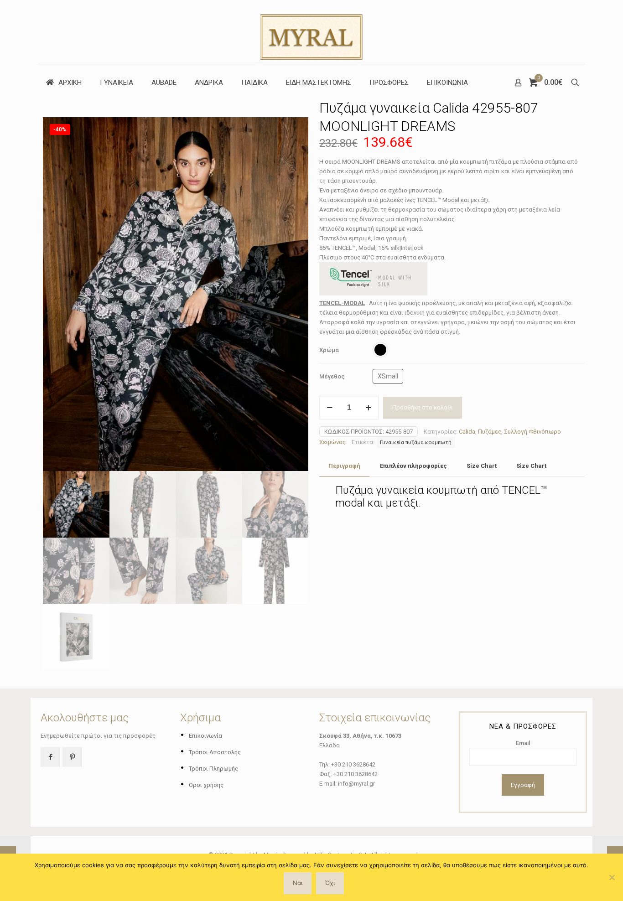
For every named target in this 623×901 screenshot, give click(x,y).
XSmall (388, 376)
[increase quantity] (368, 407)
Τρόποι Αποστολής (215, 752)
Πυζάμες (489, 431)
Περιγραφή (344, 465)
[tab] (344, 466)
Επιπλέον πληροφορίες (413, 465)
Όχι (330, 882)
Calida (467, 431)
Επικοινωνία (205, 735)
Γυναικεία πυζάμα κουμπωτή (416, 442)
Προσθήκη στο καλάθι (422, 407)
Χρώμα (329, 350)
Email (523, 743)
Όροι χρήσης (206, 785)
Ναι (297, 882)
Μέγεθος (332, 376)
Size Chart (482, 465)
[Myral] (311, 32)
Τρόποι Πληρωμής (213, 768)
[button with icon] (50, 757)
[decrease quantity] (329, 407)
